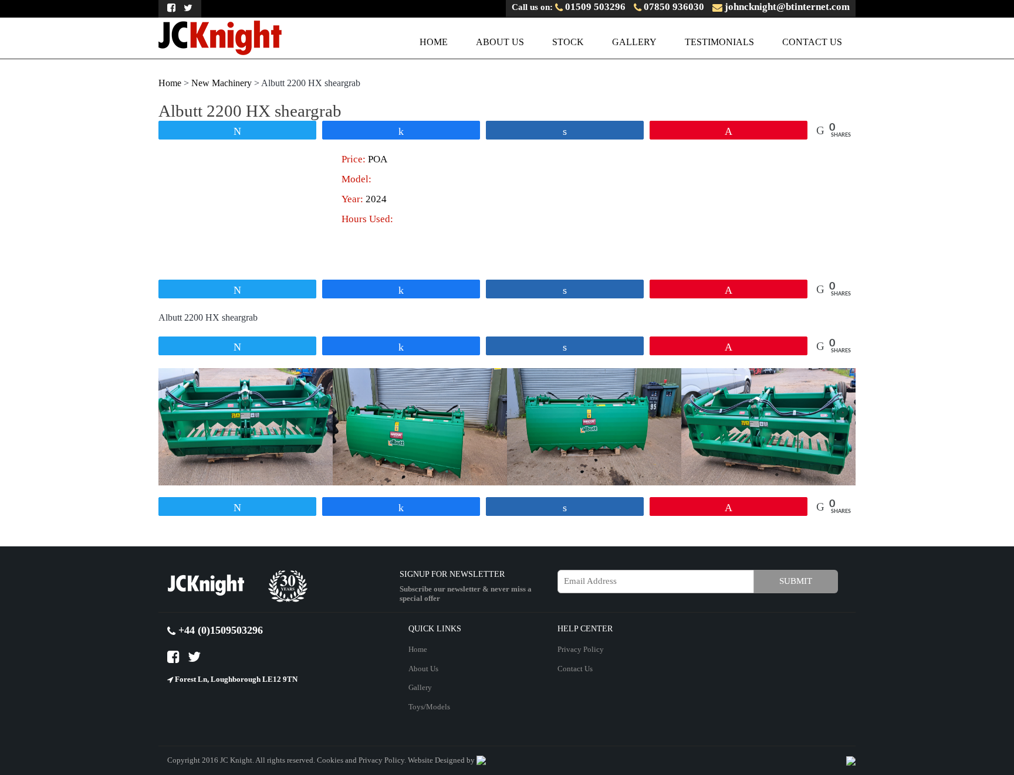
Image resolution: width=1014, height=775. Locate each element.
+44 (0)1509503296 (219, 630)
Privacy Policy (580, 649)
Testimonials (719, 42)
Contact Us (812, 42)
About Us (500, 42)
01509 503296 (594, 6)
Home (434, 42)
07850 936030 (672, 6)
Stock (568, 42)
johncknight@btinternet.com (786, 6)
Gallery (634, 42)
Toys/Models (429, 706)
